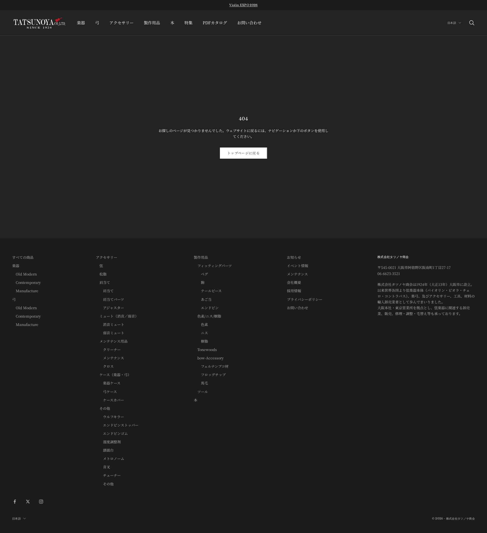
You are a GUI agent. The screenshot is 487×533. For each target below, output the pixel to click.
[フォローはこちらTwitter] (27, 501)
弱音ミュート (110, 332)
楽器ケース (108, 382)
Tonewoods (205, 349)
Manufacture (25, 290)
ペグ (201, 274)
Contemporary (26, 282)
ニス (201, 332)
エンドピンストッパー (117, 425)
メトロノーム (110, 458)
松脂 (101, 274)
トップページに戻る (243, 153)
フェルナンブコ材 (211, 366)
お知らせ (294, 257)
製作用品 (152, 23)
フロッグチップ (210, 374)
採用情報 (294, 290)
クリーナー (108, 349)
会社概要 (294, 282)
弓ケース (106, 391)
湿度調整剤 (108, 441)
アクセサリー (121, 23)
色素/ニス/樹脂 (207, 316)
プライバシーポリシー (304, 299)
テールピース (208, 290)
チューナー (108, 475)
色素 (201, 324)
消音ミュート (110, 324)
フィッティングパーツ (213, 265)
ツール (201, 391)
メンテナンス (110, 357)
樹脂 (201, 341)
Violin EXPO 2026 (243, 5)
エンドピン (206, 307)
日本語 (451, 23)
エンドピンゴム (112, 433)
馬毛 (201, 382)
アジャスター (110, 307)
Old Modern (24, 274)
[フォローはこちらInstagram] (41, 501)
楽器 (81, 23)
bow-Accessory (209, 357)
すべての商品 (22, 257)
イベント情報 (297, 265)
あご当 (203, 299)
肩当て (103, 282)
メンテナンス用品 (112, 341)
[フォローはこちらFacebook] (14, 501)
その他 (103, 408)
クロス (105, 366)
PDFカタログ (215, 23)
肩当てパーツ (110, 299)
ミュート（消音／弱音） (117, 316)
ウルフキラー (110, 416)
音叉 (103, 466)
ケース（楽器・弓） (113, 374)
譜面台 (105, 450)
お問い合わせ (249, 23)
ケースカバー (110, 399)
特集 (188, 23)
